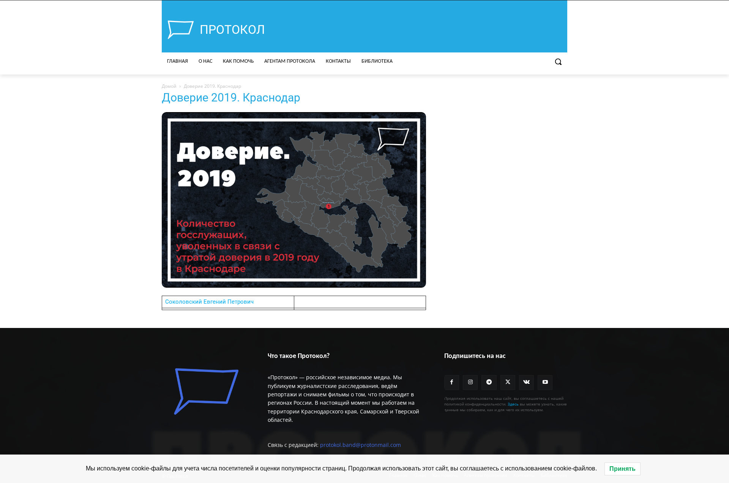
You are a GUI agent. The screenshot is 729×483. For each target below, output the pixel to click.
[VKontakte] (526, 382)
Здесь (513, 404)
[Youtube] (545, 382)
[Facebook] (451, 382)
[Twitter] (507, 382)
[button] (558, 61)
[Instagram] (470, 382)
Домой (169, 86)
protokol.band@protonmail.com (360, 444)
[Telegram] (488, 382)
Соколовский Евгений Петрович (209, 301)
